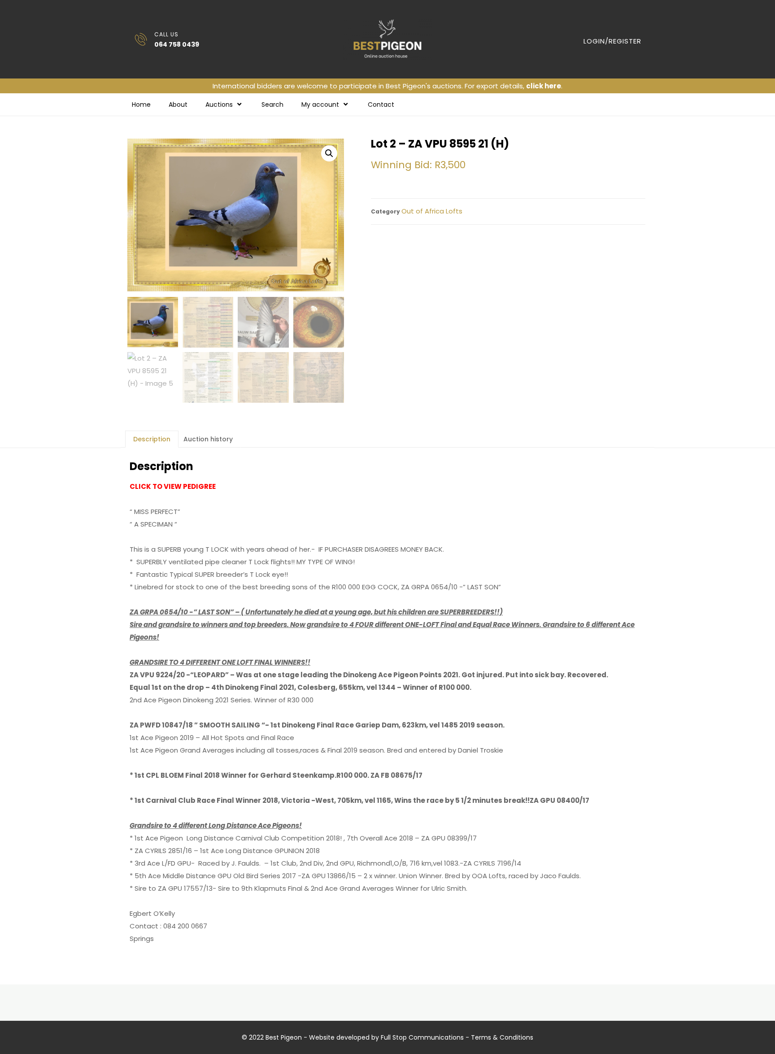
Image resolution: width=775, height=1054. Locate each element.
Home (141, 104)
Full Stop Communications (422, 1037)
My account (320, 104)
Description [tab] (151, 439)
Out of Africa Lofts (431, 211)
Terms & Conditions (502, 1037)
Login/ (596, 41)
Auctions (219, 104)
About (178, 104)
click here (543, 86)
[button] (329, 153)
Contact (381, 104)
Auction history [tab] (208, 439)
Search (272, 104)
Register (625, 41)
